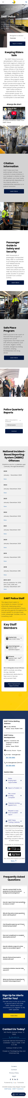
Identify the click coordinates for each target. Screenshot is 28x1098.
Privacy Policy (14, 1073)
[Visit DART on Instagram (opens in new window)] (17, 1079)
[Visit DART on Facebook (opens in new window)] (10, 1079)
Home (3, 7)
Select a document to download (11, 420)
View (5, 479)
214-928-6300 (10, 765)
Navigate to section (16, 35)
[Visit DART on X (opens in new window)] (12, 1079)
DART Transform (18, 1089)
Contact (14, 1070)
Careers (14, 1066)
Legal (14, 1076)
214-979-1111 (14, 1037)
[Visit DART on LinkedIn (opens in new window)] (15, 1079)
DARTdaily (7, 1089)
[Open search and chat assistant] (26, 2)
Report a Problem (17, 43)
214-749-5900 (10, 757)
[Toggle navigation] (3, 2)
